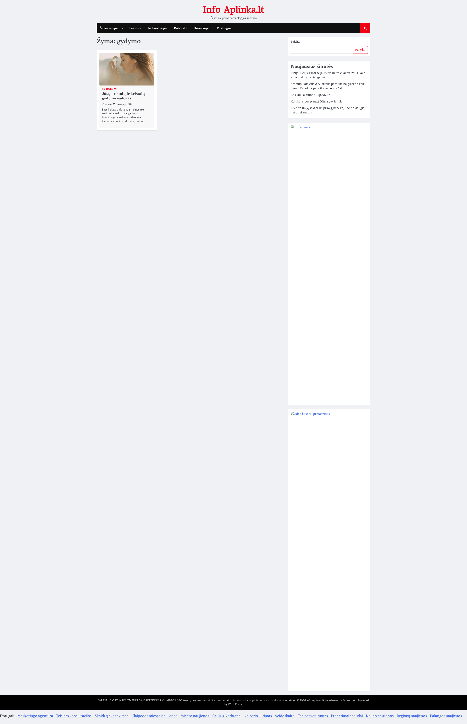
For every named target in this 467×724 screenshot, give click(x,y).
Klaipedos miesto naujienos (154, 716)
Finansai (135, 28)
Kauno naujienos (380, 716)
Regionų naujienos (412, 716)
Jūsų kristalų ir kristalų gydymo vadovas (123, 96)
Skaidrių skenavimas (111, 716)
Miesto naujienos (194, 716)
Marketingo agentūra (35, 716)
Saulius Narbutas (226, 716)
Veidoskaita (285, 716)
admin (108, 104)
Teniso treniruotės (313, 716)
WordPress (235, 704)
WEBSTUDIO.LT (108, 700)
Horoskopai (202, 28)
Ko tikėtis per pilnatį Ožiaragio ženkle (316, 102)
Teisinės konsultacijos (74, 716)
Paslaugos (224, 28)
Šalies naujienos (111, 28)
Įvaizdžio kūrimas (258, 716)
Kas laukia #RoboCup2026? (310, 95)
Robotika (180, 28)
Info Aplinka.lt (233, 10)
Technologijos (157, 28)
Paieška (295, 41)
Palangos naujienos (446, 716)
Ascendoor (349, 700)
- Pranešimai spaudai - (347, 716)
